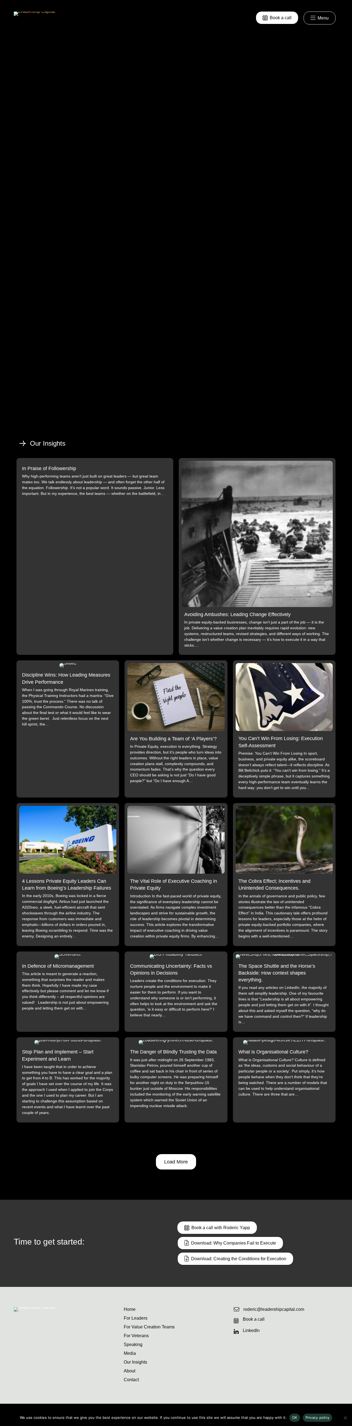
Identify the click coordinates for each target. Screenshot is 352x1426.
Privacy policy (318, 1417)
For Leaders (135, 1318)
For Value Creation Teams (149, 1327)
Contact (131, 1380)
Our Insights (135, 1362)
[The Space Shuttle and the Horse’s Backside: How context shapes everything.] (284, 991)
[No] (345, 1418)
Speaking (133, 1344)
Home (130, 1309)
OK (294, 1417)
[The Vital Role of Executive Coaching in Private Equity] (176, 874)
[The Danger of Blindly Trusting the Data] (176, 1079)
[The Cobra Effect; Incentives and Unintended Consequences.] (284, 874)
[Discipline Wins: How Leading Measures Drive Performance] (67, 729)
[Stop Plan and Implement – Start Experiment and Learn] (67, 1079)
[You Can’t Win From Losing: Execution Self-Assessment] (284, 729)
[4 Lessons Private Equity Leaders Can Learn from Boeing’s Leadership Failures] (67, 874)
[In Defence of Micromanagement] (67, 991)
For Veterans (136, 1336)
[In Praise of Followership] (94, 556)
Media (130, 1353)
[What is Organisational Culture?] (284, 1079)
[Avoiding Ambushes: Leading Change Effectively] (257, 556)
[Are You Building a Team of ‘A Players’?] (176, 729)
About (129, 1371)
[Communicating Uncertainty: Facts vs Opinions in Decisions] (176, 991)
